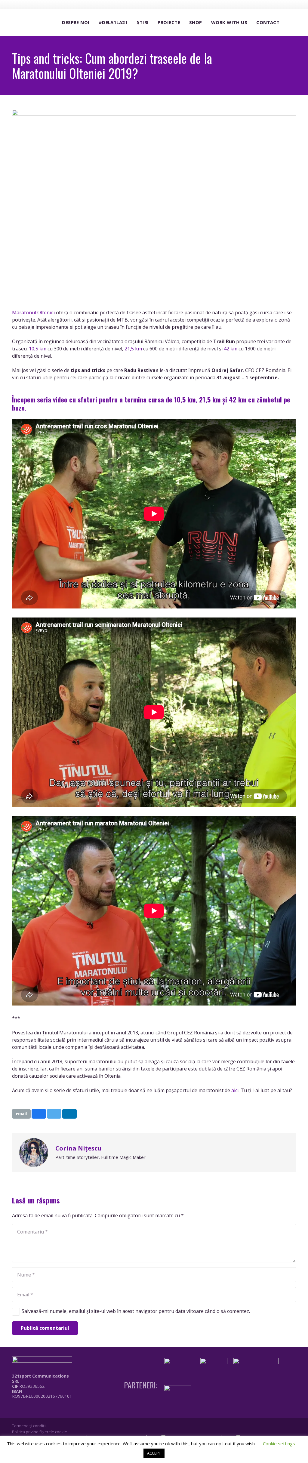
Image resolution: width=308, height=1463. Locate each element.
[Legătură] (43, 1409)
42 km (230, 348)
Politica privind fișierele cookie (39, 1431)
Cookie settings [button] (279, 1443)
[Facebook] (258, 4)
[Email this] (21, 1114)
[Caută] (290, 22)
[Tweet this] (54, 1114)
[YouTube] (280, 4)
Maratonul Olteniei (33, 312)
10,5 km (37, 348)
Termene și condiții (29, 1425)
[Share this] (39, 1114)
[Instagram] (269, 4)
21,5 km (133, 348)
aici (235, 1090)
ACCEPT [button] (154, 1453)
